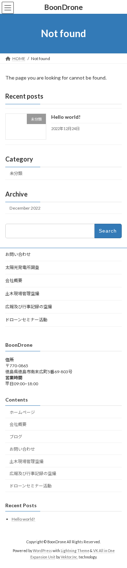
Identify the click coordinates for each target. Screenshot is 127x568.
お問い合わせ (18, 254)
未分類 (16, 173)
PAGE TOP (116, 544)
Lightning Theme (75, 551)
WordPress (42, 551)
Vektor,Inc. (69, 557)
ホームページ (22, 412)
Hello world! (65, 117)
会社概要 (13, 280)
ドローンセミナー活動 (26, 319)
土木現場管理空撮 (22, 293)
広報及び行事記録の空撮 (28, 306)
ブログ (16, 436)
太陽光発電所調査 (22, 267)
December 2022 (25, 207)
